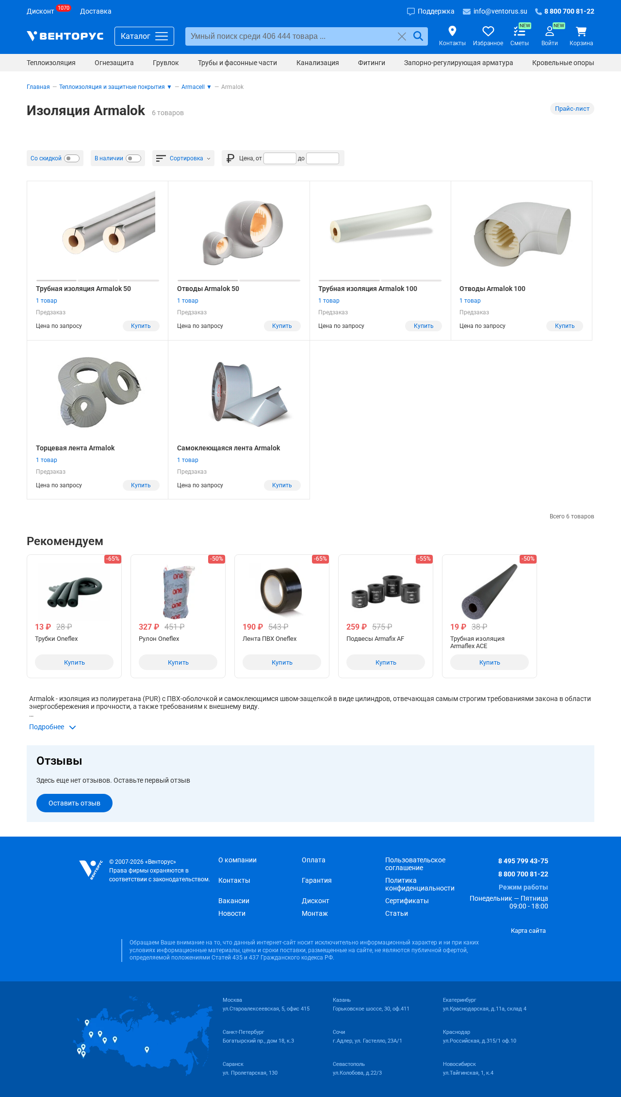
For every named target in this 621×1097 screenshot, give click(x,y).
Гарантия (317, 880)
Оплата (314, 860)
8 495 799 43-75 (523, 861)
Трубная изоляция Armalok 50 (83, 288)
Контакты (234, 880)
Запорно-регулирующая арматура (458, 63)
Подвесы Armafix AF (375, 638)
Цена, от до (272, 158)
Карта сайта (528, 930)
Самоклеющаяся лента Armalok (228, 448)
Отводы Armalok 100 (492, 288)
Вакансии (233, 901)
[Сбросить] (401, 36)
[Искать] (418, 36)
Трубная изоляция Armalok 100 (367, 288)
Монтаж (315, 913)
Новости (231, 913)
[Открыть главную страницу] (65, 36)
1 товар (46, 300)
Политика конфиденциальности (420, 884)
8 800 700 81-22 (523, 874)
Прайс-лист (572, 108)
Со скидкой (46, 158)
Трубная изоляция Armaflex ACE (477, 642)
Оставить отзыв (74, 803)
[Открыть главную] (91, 870)
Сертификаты (407, 901)
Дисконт (315, 901)
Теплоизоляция (51, 63)
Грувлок (166, 63)
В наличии (109, 158)
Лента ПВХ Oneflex (269, 638)
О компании (237, 860)
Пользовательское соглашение (415, 864)
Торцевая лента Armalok (75, 448)
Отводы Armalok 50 (208, 288)
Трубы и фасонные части (237, 63)
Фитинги (371, 63)
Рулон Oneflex (159, 638)
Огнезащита (114, 63)
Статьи (396, 913)
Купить (141, 326)
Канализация (317, 63)
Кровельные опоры (563, 63)
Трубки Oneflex (56, 638)
